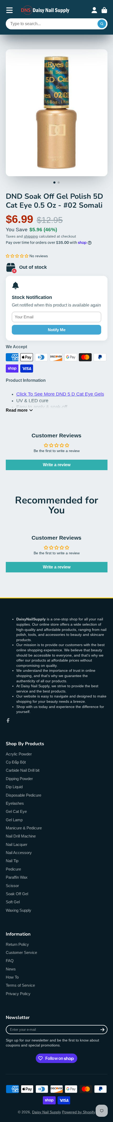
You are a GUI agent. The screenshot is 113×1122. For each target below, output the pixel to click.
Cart (104, 10)
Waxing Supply (18, 910)
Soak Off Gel (17, 894)
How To (12, 977)
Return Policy (17, 944)
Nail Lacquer (16, 844)
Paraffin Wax (17, 877)
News (11, 969)
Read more (17, 410)
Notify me (56, 330)
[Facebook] (8, 720)
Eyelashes (15, 803)
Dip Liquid (14, 787)
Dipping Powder (19, 778)
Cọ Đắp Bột (16, 762)
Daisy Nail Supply (46, 1112)
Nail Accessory (19, 852)
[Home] (45, 10)
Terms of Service (20, 985)
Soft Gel (13, 902)
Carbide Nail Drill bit (22, 770)
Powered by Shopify (78, 1112)
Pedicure (13, 869)
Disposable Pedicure (23, 795)
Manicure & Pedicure (24, 828)
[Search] (101, 23)
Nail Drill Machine (21, 836)
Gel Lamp (14, 820)
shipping (31, 236)
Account (94, 10)
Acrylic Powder (19, 754)
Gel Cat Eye (16, 811)
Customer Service (21, 952)
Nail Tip (12, 860)
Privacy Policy (18, 993)
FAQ (10, 960)
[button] (17, 256)
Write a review (56, 465)
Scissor (12, 885)
